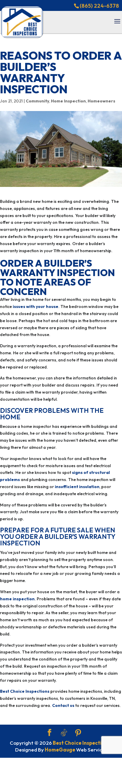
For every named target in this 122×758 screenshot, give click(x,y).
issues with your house (35, 306)
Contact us (63, 705)
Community (37, 101)
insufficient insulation (77, 486)
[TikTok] (64, 732)
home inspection (17, 598)
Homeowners (101, 101)
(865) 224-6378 (99, 5)
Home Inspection (68, 101)
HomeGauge (60, 749)
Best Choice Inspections (24, 691)
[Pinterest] (78, 732)
